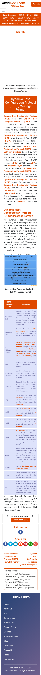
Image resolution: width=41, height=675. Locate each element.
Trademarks (9, 623)
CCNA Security (8, 18)
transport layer (15, 166)
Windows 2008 (16, 21)
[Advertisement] (20, 61)
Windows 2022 (30, 21)
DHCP (15, 163)
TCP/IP (22, 15)
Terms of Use (9, 618)
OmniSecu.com (11, 670)
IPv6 (29, 15)
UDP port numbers (12, 152)
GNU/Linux (25, 23)
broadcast (10, 193)
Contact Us (9, 659)
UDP (33, 163)
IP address (26, 408)
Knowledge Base (11, 636)
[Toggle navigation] (3, 10)
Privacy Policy (10, 627)
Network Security (23, 18)
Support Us (8, 650)
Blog (6, 641)
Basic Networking (9, 15)
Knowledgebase (19, 86)
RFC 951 (8, 141)
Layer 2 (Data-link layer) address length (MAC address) (26, 344)
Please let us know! (20, 520)
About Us (8, 609)
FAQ (5, 613)
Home (8, 86)
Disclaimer (8, 646)
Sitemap (7, 632)
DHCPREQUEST (10, 190)
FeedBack (8, 655)
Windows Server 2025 (10, 23)
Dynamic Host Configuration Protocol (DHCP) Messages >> (28, 559)
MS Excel (35, 23)
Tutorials (36, 4)
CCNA (36, 15)
